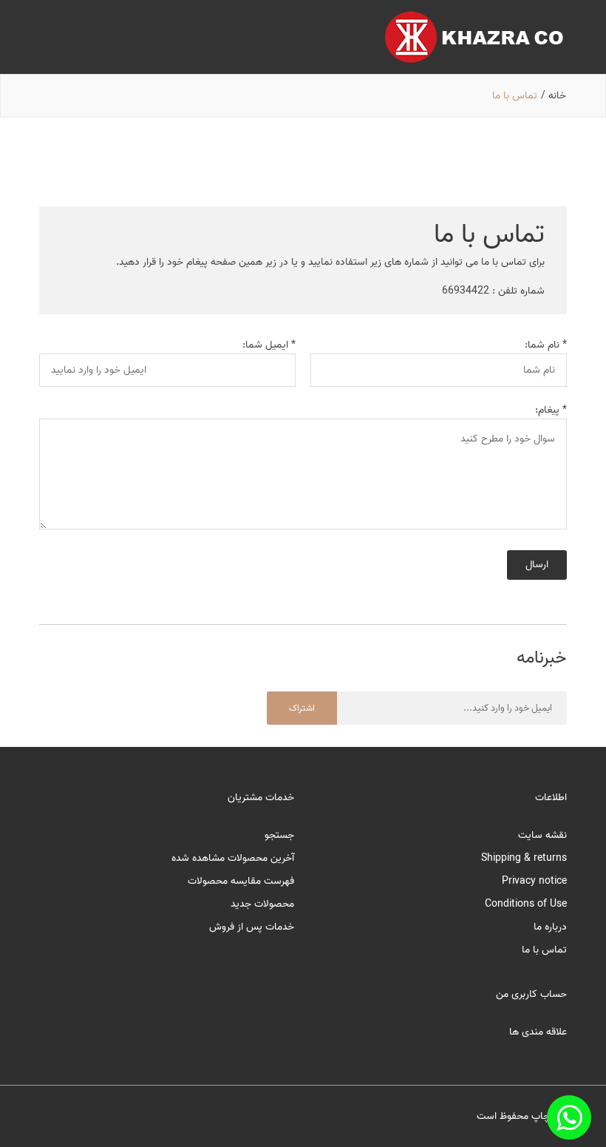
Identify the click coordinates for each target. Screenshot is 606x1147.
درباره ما (550, 926)
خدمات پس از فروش (251, 926)
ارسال (536, 564)
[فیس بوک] (569, 1117)
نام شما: (542, 344)
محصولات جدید (262, 904)
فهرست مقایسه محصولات (241, 881)
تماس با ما (544, 949)
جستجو (279, 835)
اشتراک (302, 708)
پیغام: (547, 410)
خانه (557, 96)
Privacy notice (534, 881)
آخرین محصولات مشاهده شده (232, 858)
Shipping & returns (524, 858)
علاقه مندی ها (538, 1032)
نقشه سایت (542, 835)
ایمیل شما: (265, 344)
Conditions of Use (526, 904)
